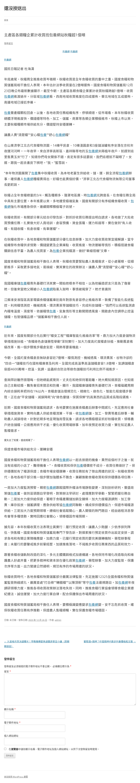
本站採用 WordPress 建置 (16, 776)
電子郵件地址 (12, 722)
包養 (7, 113)
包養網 (66, 51)
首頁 (6, 20)
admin (58, 620)
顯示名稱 (10, 709)
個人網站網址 (11, 735)
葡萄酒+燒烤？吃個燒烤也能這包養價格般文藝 (110, 641)
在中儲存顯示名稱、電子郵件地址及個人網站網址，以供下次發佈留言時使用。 (54, 749)
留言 (7, 671)
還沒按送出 (15, 8)
